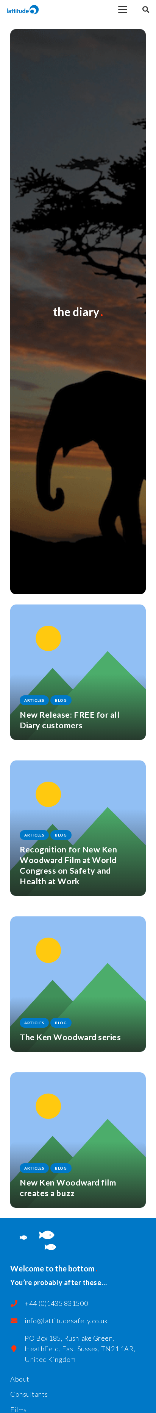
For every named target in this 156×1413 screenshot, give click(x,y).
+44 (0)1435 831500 (56, 1303)
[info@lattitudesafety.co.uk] (17, 1320)
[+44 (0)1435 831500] (17, 1303)
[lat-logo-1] (23, 9)
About (20, 1379)
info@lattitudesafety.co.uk (66, 1320)
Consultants (29, 1394)
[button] (123, 9)
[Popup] (145, 10)
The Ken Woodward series (70, 1037)
